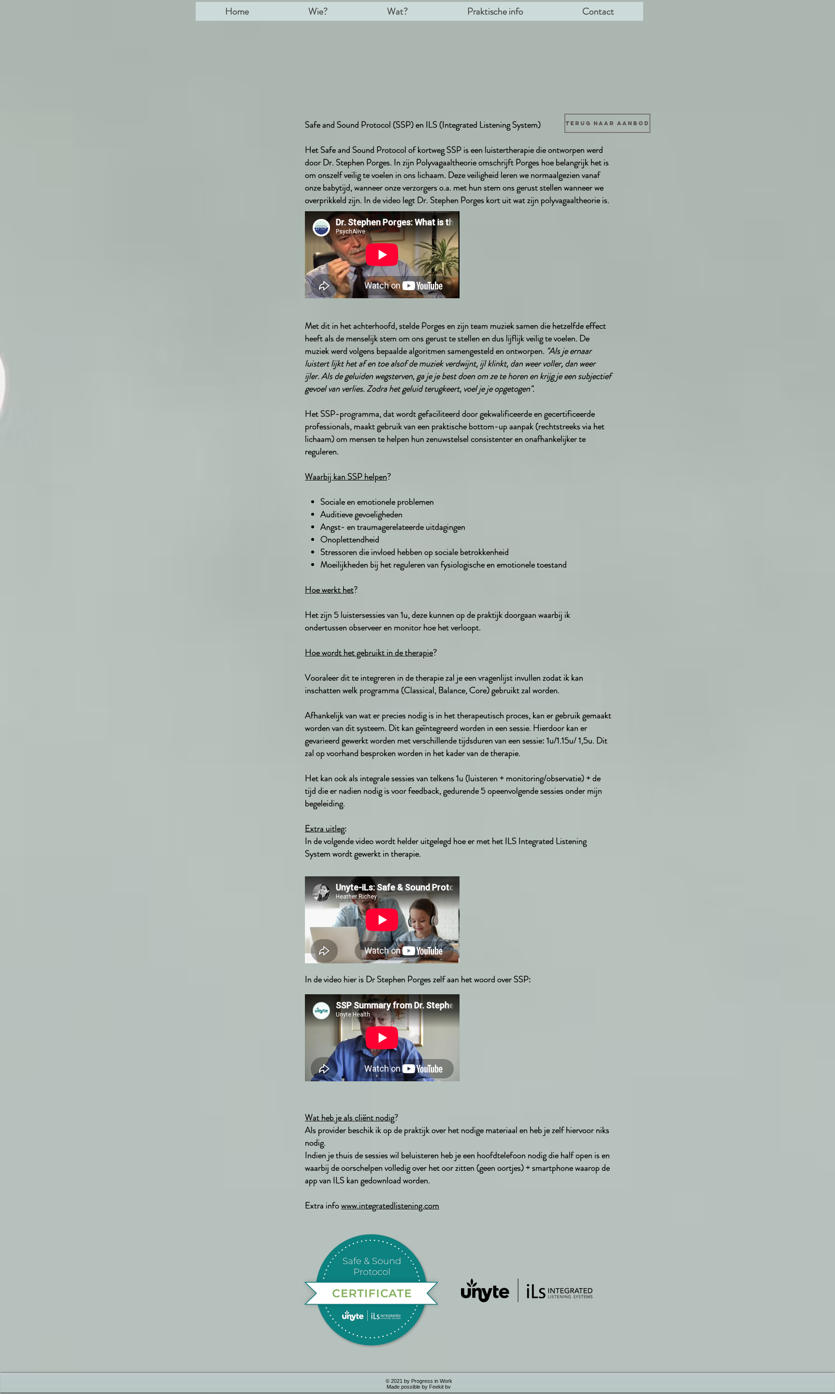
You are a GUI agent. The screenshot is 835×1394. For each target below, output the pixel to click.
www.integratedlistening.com (390, 1205)
